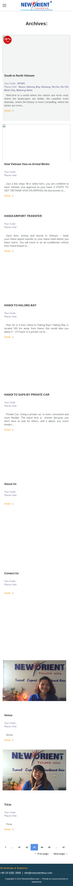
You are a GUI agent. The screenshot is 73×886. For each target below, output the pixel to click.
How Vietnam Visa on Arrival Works (27, 164)
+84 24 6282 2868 (10, 872)
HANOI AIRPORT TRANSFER (23, 216)
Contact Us (11, 573)
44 (42, 847)
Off (7, 40)
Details (7, 110)
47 (63, 847)
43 (34, 847)
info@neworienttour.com (38, 872)
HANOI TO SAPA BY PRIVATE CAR (26, 394)
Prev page (43, 853)
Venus (8, 715)
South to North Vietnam (19, 75)
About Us (10, 484)
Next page (59, 853)
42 (27, 847)
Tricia (7, 804)
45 (49, 847)
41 (19, 847)
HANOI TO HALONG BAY (20, 305)
